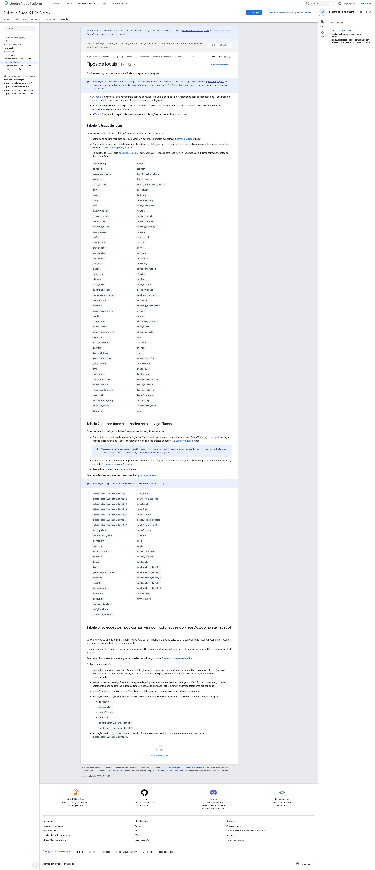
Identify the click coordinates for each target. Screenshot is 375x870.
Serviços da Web (142, 840)
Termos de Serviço (235, 840)
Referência (20, 19)
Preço (69, 3)
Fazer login (365, 3)
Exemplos (36, 19)
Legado (64, 19)
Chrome (93, 852)
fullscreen (365, 12)
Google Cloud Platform (126, 852)
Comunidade (117, 3)
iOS (136, 830)
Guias (6, 19)
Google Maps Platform (122, 57)
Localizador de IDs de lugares (56, 835)
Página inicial (92, 57)
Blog (104, 3)
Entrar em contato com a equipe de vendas (290, 12)
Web (137, 835)
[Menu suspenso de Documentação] (95, 3)
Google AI (147, 852)
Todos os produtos (166, 852)
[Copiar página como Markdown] (129, 64)
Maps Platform (31, 4)
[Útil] (225, 57)
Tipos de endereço (146, 475)
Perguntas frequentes (53, 826)
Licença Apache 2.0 (114, 771)
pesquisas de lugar (128, 153)
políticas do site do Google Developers (167, 771)
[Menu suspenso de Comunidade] (127, 3)
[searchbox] (20, 28)
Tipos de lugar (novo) (215, 81)
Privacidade (68, 864)
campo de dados (185, 138)
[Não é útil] (229, 57)
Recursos (50, 19)
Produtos (56, 3)
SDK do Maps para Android (55, 840)
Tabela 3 (98, 114)
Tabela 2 (98, 105)
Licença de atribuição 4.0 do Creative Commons (182, 768)
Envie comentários (219, 64)
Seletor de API (49, 830)
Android (9, 12)
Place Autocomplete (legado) (117, 147)
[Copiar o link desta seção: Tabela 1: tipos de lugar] (126, 126)
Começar (254, 12)
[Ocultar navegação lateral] (35, 865)
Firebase (106, 852)
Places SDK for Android (34, 12)
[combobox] (319, 3)
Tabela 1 (98, 96)
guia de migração (118, 34)
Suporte (230, 835)
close (370, 12)
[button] (19, 59)
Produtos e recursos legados (195, 30)
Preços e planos (233, 826)
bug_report (361, 12)
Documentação (84, 3)
